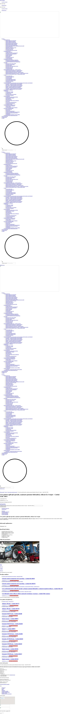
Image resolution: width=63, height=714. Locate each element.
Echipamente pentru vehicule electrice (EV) (10, 115)
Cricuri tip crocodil (9, 77)
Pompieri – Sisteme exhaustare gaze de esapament (13, 89)
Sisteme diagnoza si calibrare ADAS (9, 218)
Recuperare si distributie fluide (8, 108)
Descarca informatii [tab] (5, 514)
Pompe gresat (8, 110)
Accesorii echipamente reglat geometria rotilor (13, 61)
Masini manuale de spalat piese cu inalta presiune (13, 71)
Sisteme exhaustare (9, 55)
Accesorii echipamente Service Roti (11, 50)
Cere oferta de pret (3, 506)
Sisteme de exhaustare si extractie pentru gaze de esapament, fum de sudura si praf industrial (18, 336)
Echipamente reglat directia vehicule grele (12, 60)
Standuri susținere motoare (10, 97)
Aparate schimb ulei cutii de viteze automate (13, 225)
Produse (3, 38)
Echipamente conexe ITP (10, 57)
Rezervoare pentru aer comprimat (11, 94)
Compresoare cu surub (9, 92)
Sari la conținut (2, 0)
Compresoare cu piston (9, 91)
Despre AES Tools (5, 116)
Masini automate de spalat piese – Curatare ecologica (14, 70)
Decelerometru (8, 56)
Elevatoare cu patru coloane (10, 64)
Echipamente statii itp (7, 51)
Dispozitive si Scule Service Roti (11, 47)
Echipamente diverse (9, 217)
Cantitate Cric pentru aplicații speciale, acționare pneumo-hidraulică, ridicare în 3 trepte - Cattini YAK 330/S (16, 505)
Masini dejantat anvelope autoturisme (11, 43)
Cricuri (5, 188)
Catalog (1, 568)
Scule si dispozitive (7, 96)
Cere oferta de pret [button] (14, 580)
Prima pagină (2, 492)
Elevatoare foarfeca (9, 65)
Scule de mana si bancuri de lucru (11, 102)
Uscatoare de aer (8, 93)
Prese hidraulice (8, 98)
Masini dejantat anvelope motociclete (11, 158)
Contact (3, 118)
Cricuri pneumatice (9, 78)
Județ (1, 672)
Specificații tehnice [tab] (5, 512)
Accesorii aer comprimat (9, 95)
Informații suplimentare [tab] (5, 511)
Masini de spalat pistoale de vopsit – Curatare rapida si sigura (15, 74)
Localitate (1, 673)
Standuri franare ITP (9, 52)
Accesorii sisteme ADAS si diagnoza (11, 107)
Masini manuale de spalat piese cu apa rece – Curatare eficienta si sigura (17, 73)
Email (1, 670)
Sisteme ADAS (8, 106)
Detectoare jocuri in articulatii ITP (11, 53)
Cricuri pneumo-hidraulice (10, 76)
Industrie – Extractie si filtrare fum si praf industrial (14, 86)
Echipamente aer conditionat (8, 203)
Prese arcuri (8, 101)
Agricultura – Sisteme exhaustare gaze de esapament (14, 88)
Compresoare (6, 90)
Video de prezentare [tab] (5, 513)
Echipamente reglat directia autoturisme (12, 173)
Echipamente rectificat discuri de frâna (12, 210)
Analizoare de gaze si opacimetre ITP (12, 166)
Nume (1, 668)
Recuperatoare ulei (9, 109)
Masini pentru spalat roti (9, 48)
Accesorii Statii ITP (9, 58)
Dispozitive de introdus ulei (10, 111)
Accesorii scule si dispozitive (10, 103)
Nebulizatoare (8, 113)
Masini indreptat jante (9, 46)
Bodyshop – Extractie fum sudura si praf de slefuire (14, 84)
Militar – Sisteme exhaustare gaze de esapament (13, 87)
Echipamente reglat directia (8, 59)
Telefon (1, 671)
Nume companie (2, 669)
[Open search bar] (2, 148)
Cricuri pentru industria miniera (11, 80)
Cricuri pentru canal (9, 75)
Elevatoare (5, 62)
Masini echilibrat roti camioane (10, 41)
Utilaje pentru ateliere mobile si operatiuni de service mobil (15, 299)
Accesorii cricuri (8, 195)
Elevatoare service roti (9, 49)
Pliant (1, 564)
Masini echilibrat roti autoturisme (11, 40)
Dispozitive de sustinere (9, 81)
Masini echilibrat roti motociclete (11, 42)
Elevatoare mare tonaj (9, 181)
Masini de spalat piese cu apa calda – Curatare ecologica (14, 72)
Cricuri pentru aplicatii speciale (11, 79)
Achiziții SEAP (4, 117)
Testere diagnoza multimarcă (10, 105)
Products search (4, 263)
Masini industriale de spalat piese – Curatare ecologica (12, 69)
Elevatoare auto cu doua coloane (11, 63)
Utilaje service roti (7, 39)
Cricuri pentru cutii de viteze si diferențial (12, 100)
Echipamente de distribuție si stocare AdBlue (13, 114)
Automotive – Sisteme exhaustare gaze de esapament (14, 83)
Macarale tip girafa (9, 99)
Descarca (1, 566)
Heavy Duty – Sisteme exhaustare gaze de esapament (14, 85)
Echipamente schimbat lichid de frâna (12, 112)
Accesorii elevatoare (9, 68)
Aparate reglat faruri (9, 54)
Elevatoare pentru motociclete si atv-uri (12, 66)
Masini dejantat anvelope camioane (11, 44)
